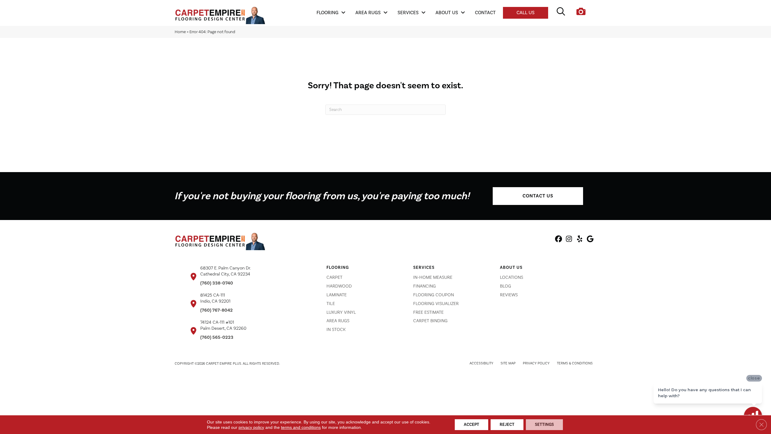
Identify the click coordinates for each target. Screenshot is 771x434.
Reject (507, 424)
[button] (538, 196)
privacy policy (251, 427)
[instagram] (569, 239)
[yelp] (579, 239)
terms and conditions (301, 427)
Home (180, 31)
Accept (471, 424)
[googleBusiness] (590, 239)
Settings (544, 424)
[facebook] (558, 239)
